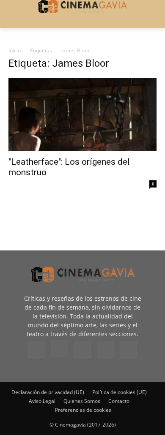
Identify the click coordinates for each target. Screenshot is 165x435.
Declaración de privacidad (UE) (47, 392)
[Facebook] (36, 349)
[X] (105, 349)
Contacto (118, 401)
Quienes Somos (81, 401)
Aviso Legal (42, 401)
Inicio (14, 50)
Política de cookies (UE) (119, 392)
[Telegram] (82, 349)
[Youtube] (128, 349)
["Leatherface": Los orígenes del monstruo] (82, 114)
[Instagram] (59, 348)
